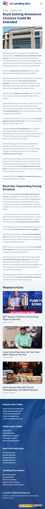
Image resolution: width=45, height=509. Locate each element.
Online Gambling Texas (11, 416)
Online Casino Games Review (13, 485)
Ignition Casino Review (11, 482)
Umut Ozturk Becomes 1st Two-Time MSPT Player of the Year (21, 353)
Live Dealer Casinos (10, 438)
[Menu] (41, 3)
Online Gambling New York (12, 411)
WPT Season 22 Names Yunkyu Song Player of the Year (20, 318)
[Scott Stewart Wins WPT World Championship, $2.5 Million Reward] (22, 373)
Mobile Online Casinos (11, 436)
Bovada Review (8, 477)
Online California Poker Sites (13, 409)
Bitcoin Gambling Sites (11, 441)
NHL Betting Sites (9, 455)
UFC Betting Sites (9, 463)
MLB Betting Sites (9, 460)
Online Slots (7, 431)
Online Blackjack (9, 433)
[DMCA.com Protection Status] (26, 505)
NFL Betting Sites (9, 453)
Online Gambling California (12, 419)
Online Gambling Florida (11, 414)
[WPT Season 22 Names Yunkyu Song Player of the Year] (22, 302)
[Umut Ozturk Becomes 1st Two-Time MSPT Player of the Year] (22, 337)
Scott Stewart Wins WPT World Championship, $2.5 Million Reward (20, 388)
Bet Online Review (9, 474)
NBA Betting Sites (9, 458)
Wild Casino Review (10, 480)
